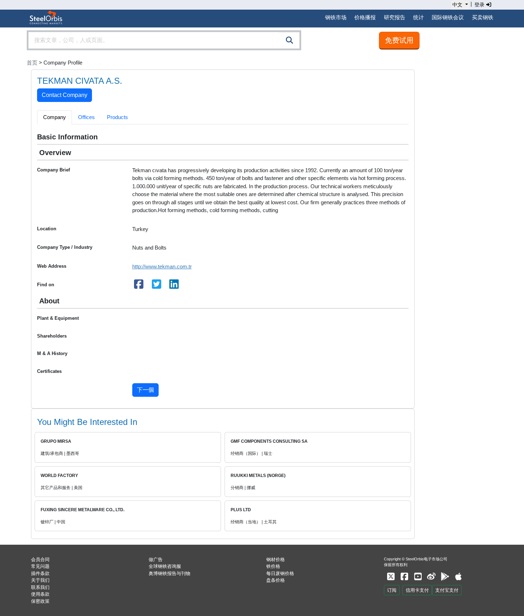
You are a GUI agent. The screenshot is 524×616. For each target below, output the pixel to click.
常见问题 (40, 566)
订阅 (391, 590)
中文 (457, 4)
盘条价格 (275, 580)
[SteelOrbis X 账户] (390, 576)
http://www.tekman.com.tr (162, 266)
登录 (480, 4)
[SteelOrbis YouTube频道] (417, 576)
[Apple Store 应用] (458, 576)
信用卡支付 (417, 590)
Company (54, 117)
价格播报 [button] (365, 17)
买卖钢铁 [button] (482, 17)
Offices (86, 117)
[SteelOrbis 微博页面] (431, 576)
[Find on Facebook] (139, 286)
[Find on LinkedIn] (174, 286)
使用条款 (40, 594)
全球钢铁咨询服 (165, 566)
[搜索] (289, 40)
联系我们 (40, 587)
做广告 (156, 559)
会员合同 (40, 559)
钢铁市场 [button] (335, 17)
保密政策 (40, 601)
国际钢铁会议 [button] (448, 17)
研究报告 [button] (394, 17)
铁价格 (273, 566)
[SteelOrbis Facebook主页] (404, 576)
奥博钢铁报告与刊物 (169, 573)
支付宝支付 (446, 590)
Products (117, 117)
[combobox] (164, 40)
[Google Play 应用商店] (445, 576)
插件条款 (40, 573)
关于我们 (40, 580)
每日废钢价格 (280, 573)
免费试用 (399, 40)
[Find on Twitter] (156, 286)
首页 (32, 63)
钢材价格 (275, 559)
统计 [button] (418, 17)
